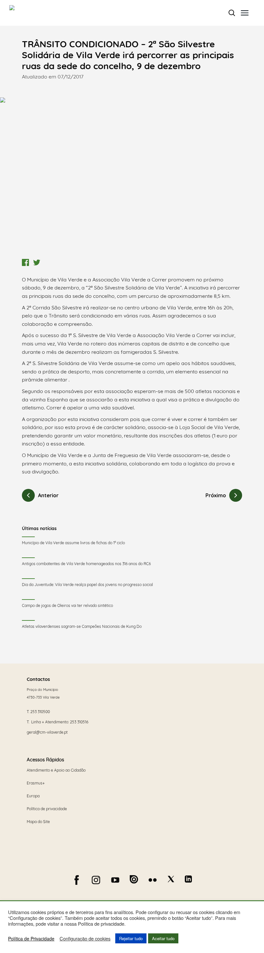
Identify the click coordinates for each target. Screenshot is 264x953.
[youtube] (115, 880)
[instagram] (96, 880)
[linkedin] (188, 879)
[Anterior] (28, 495)
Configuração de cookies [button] (85, 938)
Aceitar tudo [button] (163, 938)
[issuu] (134, 879)
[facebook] (76, 880)
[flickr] (152, 880)
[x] (171, 879)
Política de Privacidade (31, 938)
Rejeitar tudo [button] (131, 938)
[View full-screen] (132, 176)
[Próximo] (235, 495)
